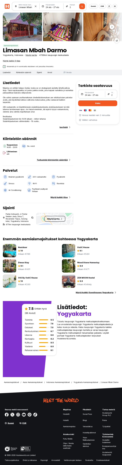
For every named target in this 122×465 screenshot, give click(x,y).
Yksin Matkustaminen (89, 439)
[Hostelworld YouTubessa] (24, 415)
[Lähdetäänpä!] (82, 6)
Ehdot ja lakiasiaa (30, 460)
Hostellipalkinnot (89, 433)
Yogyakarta (8, 55)
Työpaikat (106, 426)
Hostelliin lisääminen (106, 441)
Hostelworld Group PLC (107, 414)
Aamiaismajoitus (69, 426)
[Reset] (35, 6)
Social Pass (87, 414)
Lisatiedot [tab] (6, 72)
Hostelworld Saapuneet (107, 453)
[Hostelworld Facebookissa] (7, 415)
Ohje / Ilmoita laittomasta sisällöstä (68, 445)
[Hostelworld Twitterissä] (12, 415)
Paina (104, 420)
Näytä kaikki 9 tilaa (11, 61)
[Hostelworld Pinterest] (29, 415)
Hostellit (66, 414)
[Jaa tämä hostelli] (116, 40)
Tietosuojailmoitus (12, 460)
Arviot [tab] (50, 72)
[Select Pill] (109, 6)
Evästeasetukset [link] (103, 460)
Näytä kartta (31, 55)
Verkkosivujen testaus (72, 460)
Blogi (85, 420)
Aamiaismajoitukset (11, 45)
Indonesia (18, 55)
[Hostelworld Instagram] (18, 415)
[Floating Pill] (111, 26)
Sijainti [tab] (39, 72)
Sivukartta (89, 460)
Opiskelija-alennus (87, 445)
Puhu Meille (67, 439)
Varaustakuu (88, 426)
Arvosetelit (55, 460)
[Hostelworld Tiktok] (35, 415)
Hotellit (66, 420)
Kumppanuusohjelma (109, 447)
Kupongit (44, 460)
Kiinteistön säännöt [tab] (23, 72)
